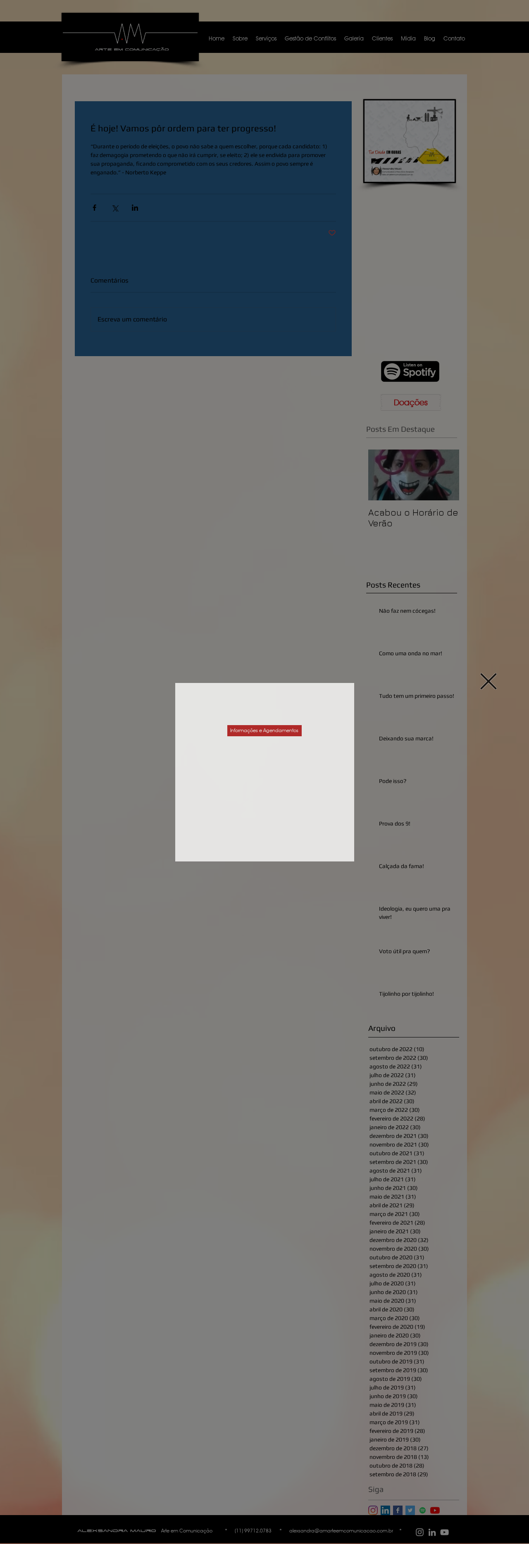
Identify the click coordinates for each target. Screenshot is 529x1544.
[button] (488, 681)
